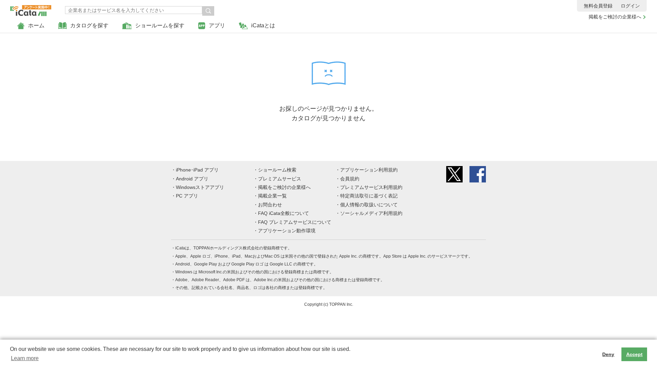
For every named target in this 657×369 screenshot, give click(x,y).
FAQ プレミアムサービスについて (294, 222)
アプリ (217, 25)
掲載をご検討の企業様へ (615, 16)
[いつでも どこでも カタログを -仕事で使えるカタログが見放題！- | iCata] (30, 9)
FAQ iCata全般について (283, 213)
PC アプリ (187, 196)
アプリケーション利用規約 (369, 170)
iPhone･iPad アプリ (197, 170)
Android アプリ (192, 178)
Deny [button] (608, 354)
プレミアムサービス (279, 178)
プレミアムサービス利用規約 (371, 187)
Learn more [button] (25, 358)
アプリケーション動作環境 (286, 230)
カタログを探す (89, 25)
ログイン (630, 6)
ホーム (36, 25)
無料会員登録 (598, 6)
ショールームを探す (159, 25)
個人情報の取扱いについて (369, 204)
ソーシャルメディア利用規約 (371, 213)
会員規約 (349, 178)
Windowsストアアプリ (200, 187)
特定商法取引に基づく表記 (369, 196)
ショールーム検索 (277, 170)
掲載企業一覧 (272, 196)
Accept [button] (634, 354)
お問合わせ (270, 204)
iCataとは (263, 25)
